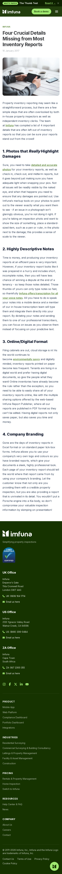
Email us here (13, 601)
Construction (9, 763)
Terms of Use (24, 859)
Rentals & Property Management (19, 778)
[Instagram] (4, 684)
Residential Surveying (14, 743)
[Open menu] (56, 11)
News (5, 809)
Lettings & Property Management (20, 753)
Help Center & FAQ (12, 804)
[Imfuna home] (11, 11)
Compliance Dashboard (15, 717)
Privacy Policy (41, 859)
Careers (7, 829)
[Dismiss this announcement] (58, 3)
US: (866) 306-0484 (17, 631)
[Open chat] (54, 866)
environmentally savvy (26, 359)
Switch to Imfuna (11, 789)
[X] (15, 684)
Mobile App (9, 707)
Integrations (9, 727)
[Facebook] (9, 684)
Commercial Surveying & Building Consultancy (27, 748)
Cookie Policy (10, 863)
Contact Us (8, 859)
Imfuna (10, 125)
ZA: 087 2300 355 (15, 667)
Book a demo (41, 11)
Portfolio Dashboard (13, 722)
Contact (7, 835)
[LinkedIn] (21, 684)
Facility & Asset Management (17, 758)
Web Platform (10, 712)
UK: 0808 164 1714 (15, 596)
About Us (7, 824)
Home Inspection (11, 783)
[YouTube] (27, 684)
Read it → (50, 3)
